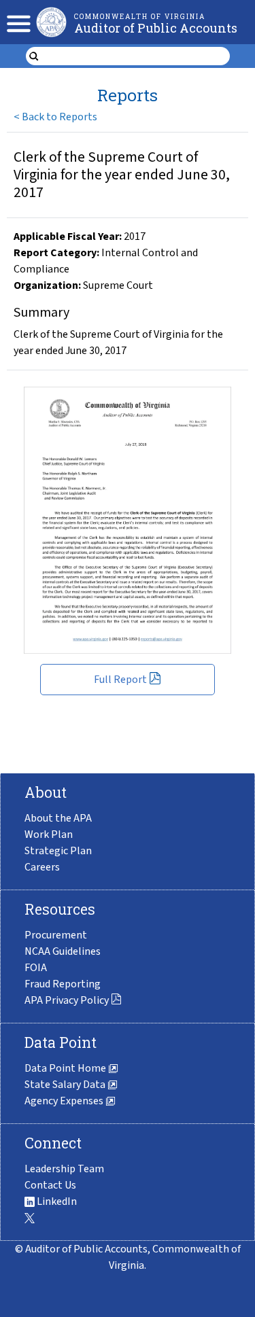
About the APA (58, 818)
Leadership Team (64, 1168)
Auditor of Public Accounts (155, 28)
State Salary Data (65, 1084)
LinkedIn (56, 1201)
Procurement (55, 935)
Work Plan (48, 834)
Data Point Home (66, 1068)
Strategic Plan (58, 850)
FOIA (35, 967)
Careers (42, 867)
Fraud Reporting (62, 984)
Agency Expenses (64, 1100)
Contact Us (50, 1185)
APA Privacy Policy (66, 1000)
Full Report (120, 679)
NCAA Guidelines (62, 951)
